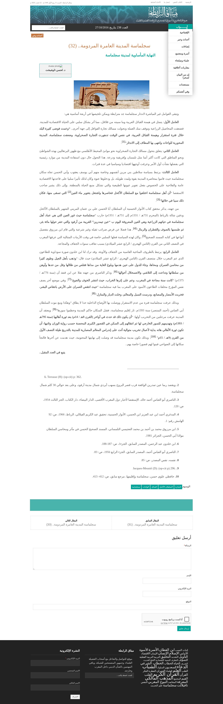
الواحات (146, 487)
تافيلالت (182, 685)
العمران (161, 670)
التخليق (166, 656)
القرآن (184, 674)
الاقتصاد (145, 653)
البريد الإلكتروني (184, 588)
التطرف (174, 660)
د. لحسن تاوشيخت (55, 70)
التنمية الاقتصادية (163, 660)
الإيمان (154, 653)
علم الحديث (157, 685)
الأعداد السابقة (156, 2)
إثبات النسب (181, 650)
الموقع (188, 601)
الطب (185, 671)
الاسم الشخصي (73, 671)
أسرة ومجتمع (182, 53)
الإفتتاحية (184, 32)
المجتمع (177, 678)
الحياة (177, 663)
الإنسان (163, 653)
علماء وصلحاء (182, 60)
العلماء (169, 671)
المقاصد (172, 682)
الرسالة (187, 545)
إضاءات (185, 46)
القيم (184, 678)
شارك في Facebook (46, 505)
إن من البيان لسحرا (183, 76)
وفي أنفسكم (182, 91)
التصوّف (183, 660)
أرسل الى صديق (176, 505)
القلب (148, 674)
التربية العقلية (146, 656)
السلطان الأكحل (166, 487)
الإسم (189, 575)
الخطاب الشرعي (152, 663)
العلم (177, 670)
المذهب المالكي (159, 678)
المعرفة (182, 682)
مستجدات (184, 84)
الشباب (149, 666)
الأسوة (143, 650)
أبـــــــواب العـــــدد (182, 28)
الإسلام (174, 653)
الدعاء (182, 666)
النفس (144, 682)
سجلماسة (136, 487)
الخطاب (168, 663)
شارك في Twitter (79, 505)
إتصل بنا (167, 2)
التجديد (174, 656)
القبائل (154, 487)
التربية (157, 657)
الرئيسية (188, 2)
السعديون (170, 667)
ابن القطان (167, 650)
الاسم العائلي (74, 683)
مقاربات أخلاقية (181, 67)
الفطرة (152, 671)
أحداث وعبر (183, 39)
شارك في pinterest (144, 505)
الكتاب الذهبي (177, 2)
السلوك (160, 667)
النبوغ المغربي (158, 682)
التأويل (183, 656)
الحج (152, 660)
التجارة (178, 487)
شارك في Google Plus (111, 505)
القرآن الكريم (166, 674)
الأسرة (154, 650)
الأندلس (184, 653)
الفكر (145, 671)
